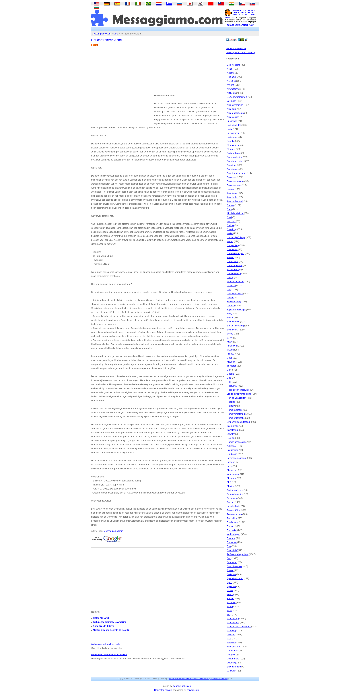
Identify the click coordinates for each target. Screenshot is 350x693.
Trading (231, 594)
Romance (232, 542)
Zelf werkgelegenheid (237, 554)
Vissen (230, 350)
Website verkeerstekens (239, 626)
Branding (231, 165)
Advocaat (231, 446)
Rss (229, 546)
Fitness (230, 354)
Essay (230, 333)
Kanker (230, 189)
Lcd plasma (232, 450)
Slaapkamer (233, 145)
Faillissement (233, 133)
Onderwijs (232, 662)
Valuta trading (234, 269)
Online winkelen (235, 490)
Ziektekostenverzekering (239, 394)
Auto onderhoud (235, 201)
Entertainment (234, 666)
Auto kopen (232, 193)
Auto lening (232, 197)
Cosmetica (232, 249)
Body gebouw (234, 153)
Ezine (230, 337)
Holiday (231, 406)
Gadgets (231, 654)
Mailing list (232, 470)
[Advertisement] (157, 58)
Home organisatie (236, 418)
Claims (230, 225)
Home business (234, 410)
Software (231, 574)
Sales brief (232, 550)
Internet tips (232, 426)
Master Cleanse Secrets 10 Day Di (111, 630)
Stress (230, 590)
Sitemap (156, 678)
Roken (230, 570)
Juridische (232, 454)
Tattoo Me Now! (101, 618)
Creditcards (232, 261)
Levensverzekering (236, 458)
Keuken (231, 438)
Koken (230, 241)
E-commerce (233, 321)
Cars (229, 209)
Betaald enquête (235, 494)
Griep (229, 358)
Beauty (230, 141)
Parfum (230, 502)
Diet (229, 289)
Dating (230, 277)
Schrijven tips (233, 646)
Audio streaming (235, 105)
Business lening (235, 181)
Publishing (232, 518)
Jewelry (231, 434)
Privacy (164, 678)
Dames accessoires (236, 442)
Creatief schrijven (235, 253)
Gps (229, 378)
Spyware (231, 586)
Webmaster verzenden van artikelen (109, 654)
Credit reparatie (234, 265)
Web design (233, 618)
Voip (229, 614)
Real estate (232, 522)
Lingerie (231, 462)
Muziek (230, 486)
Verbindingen (233, 534)
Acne (115, 33)
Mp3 (229, 482)
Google (230, 374)
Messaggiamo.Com (101, 33)
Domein (231, 305)
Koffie (230, 233)
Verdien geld (233, 474)
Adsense (231, 73)
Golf (229, 370)
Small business (234, 566)
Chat (229, 217)
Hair (229, 382)
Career (230, 205)
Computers (232, 650)
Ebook (230, 317)
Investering (232, 430)
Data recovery (234, 273)
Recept (230, 526)
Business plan (234, 185)
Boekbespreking (235, 161)
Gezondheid (233, 658)
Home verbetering (236, 414)
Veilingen (231, 101)
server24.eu (193, 690)
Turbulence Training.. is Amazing (109, 622)
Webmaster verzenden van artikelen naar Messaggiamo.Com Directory (198, 678)
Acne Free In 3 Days (103, 626)
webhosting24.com (182, 686)
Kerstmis (231, 221)
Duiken (230, 297)
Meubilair (231, 362)
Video (230, 606)
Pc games (232, 498)
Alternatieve (233, 89)
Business (231, 177)
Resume (231, 538)
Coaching (232, 229)
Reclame (231, 77)
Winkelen (231, 670)
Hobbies (231, 402)
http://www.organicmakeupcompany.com (147, 492)
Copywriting (233, 245)
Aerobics (231, 81)
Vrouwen (231, 642)
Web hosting (233, 622)
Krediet (230, 257)
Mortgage (231, 478)
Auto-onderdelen (235, 113)
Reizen (230, 598)
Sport (229, 582)
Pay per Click (233, 510)
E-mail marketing (235, 325)
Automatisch (233, 117)
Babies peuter (234, 125)
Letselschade (233, 506)
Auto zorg (231, 109)
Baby (229, 129)
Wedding (231, 630)
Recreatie (232, 530)
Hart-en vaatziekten (236, 398)
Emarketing (232, 329)
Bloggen (231, 149)
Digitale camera (235, 293)
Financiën (232, 345)
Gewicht (231, 634)
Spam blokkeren (235, 578)
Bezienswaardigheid (237, 97)
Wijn (229, 638)
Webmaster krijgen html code (105, 644)
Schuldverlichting (235, 281)
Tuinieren (231, 366)
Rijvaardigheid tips (236, 309)
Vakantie (231, 602)
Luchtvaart (232, 121)
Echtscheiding (234, 301)
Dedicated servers (163, 690)
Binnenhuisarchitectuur (238, 422)
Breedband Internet (236, 173)
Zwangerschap (234, 514)
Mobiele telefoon (235, 213)
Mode (230, 341)
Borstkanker (233, 169)
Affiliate (230, 85)
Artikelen (231, 93)
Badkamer (232, 137)
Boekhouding (233, 65)
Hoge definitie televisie (238, 390)
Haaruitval (232, 386)
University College (236, 237)
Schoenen (232, 562)
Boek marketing (234, 157)
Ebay (229, 313)
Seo (229, 558)
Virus (229, 610)
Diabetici (231, 285)
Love (229, 466)
